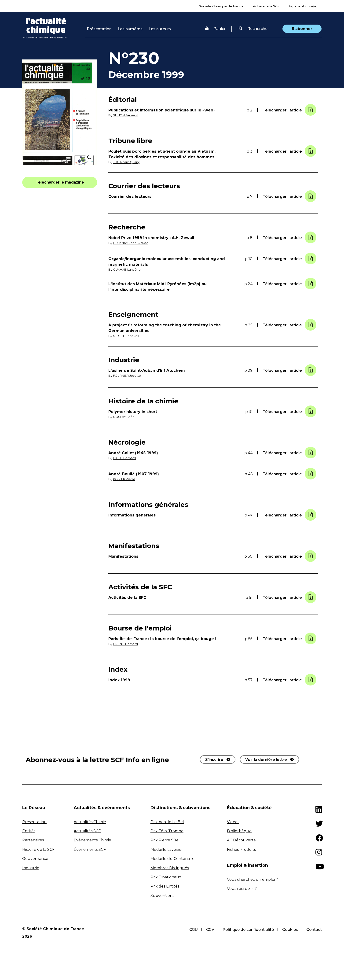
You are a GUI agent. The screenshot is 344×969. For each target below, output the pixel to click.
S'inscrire (214, 759)
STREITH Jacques (126, 336)
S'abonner (302, 28)
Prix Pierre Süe (164, 840)
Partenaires (33, 840)
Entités (28, 831)
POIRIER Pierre (124, 479)
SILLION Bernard (125, 115)
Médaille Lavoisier (166, 849)
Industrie (30, 868)
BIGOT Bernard (124, 458)
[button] (253, 29)
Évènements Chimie (92, 840)
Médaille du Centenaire (172, 858)
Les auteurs (160, 29)
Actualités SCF (87, 831)
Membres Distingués (169, 868)
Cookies (290, 929)
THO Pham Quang (126, 162)
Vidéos (233, 822)
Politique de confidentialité (248, 929)
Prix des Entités (164, 886)
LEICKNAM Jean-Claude (130, 243)
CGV (210, 929)
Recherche (256, 28)
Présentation (99, 29)
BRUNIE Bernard (125, 644)
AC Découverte (241, 840)
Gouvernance (35, 858)
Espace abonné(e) (303, 6)
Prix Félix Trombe (166, 831)
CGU (193, 929)
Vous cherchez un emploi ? (252, 879)
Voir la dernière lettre (266, 759)
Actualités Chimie (90, 822)
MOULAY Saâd (124, 417)
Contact (314, 929)
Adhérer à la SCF (266, 6)
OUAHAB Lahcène (127, 269)
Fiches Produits (241, 849)
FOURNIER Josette (127, 375)
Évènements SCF (90, 849)
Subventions (162, 895)
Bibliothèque (239, 831)
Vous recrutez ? (242, 888)
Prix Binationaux (165, 877)
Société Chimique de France (221, 6)
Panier (219, 28)
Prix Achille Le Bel (167, 822)
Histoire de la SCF (38, 849)
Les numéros (130, 29)
